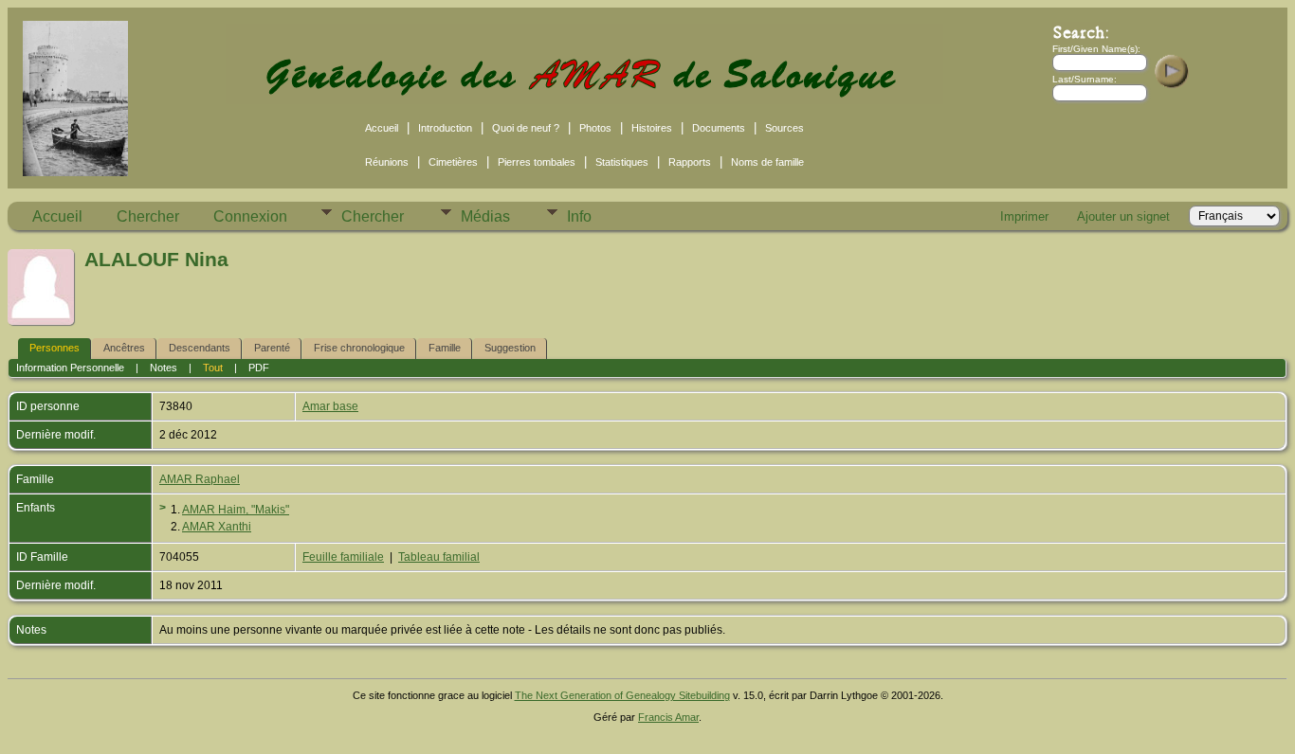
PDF (258, 367)
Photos (595, 128)
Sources (784, 128)
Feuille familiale (343, 557)
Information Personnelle (70, 367)
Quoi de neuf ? (525, 128)
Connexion (250, 216)
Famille (445, 347)
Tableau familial (439, 557)
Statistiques (621, 162)
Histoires (651, 128)
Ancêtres (124, 347)
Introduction (445, 128)
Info (579, 216)
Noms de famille (767, 162)
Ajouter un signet (1123, 216)
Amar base (330, 406)
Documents (718, 128)
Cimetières (453, 162)
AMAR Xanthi (216, 526)
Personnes (54, 347)
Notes (163, 367)
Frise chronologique (359, 347)
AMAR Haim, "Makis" (235, 509)
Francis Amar (668, 717)
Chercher (148, 216)
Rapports (689, 162)
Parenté (272, 347)
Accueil (381, 128)
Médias (485, 216)
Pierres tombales (536, 162)
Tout (213, 367)
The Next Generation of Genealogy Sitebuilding (622, 695)
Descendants (199, 347)
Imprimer (1024, 216)
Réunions (387, 162)
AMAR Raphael (199, 479)
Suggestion (510, 347)
